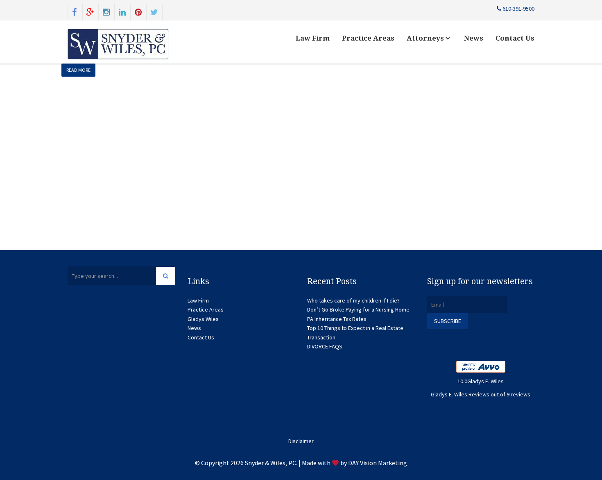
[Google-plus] (90, 11)
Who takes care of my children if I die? (353, 300)
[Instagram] (106, 11)
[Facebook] (74, 11)
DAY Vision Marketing (377, 463)
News (473, 38)
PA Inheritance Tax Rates (337, 319)
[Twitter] (154, 11)
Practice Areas (368, 38)
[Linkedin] (122, 11)
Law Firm (313, 38)
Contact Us (515, 38)
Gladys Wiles (203, 319)
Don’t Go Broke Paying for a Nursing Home (358, 309)
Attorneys (426, 38)
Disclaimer (301, 441)
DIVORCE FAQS (324, 346)
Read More (78, 70)
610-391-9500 (517, 8)
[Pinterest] (138, 11)
